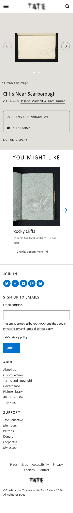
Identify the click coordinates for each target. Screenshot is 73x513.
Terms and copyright (17, 381)
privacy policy (19, 337)
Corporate (10, 442)
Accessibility (40, 465)
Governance (11, 386)
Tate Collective (13, 420)
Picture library (13, 392)
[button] (66, 6)
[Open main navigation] (13, 6)
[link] (14, 83)
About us (9, 370)
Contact (44, 470)
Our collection (13, 375)
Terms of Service (35, 328)
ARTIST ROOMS (13, 397)
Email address (13, 305)
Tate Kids (9, 403)
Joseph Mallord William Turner (42, 101)
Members (10, 426)
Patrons (8, 431)
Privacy (58, 465)
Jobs (24, 465)
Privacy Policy (11, 328)
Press (13, 465)
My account (11, 448)
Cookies (29, 470)
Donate (8, 437)
